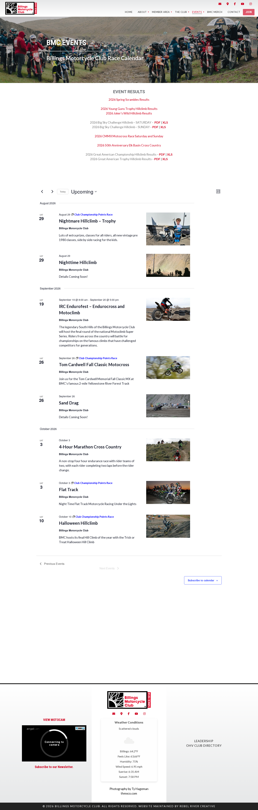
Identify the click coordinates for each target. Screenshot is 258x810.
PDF (157, 122)
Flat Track (68, 489)
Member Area (161, 12)
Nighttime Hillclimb (78, 262)
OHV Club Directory (204, 745)
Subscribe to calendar (201, 580)
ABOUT (142, 12)
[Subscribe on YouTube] (242, 4)
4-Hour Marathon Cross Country (90, 446)
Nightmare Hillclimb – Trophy (87, 220)
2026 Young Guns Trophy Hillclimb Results (129, 109)
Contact (234, 12)
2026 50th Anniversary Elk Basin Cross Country (129, 145)
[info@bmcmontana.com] (220, 4)
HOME (129, 12)
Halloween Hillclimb (78, 523)
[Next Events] (52, 191)
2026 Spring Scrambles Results (129, 99)
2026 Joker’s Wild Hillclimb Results (129, 113)
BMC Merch (214, 12)
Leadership (203, 741)
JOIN (249, 12)
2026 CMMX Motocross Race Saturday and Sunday (129, 136)
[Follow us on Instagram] (250, 4)
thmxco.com (129, 793)
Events (197, 12)
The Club (181, 12)
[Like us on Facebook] (234, 4)
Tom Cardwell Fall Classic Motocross (94, 364)
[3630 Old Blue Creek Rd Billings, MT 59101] (227, 4)
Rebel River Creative (197, 806)
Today (63, 191)
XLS (165, 122)
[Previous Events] (42, 191)
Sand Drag (69, 402)
